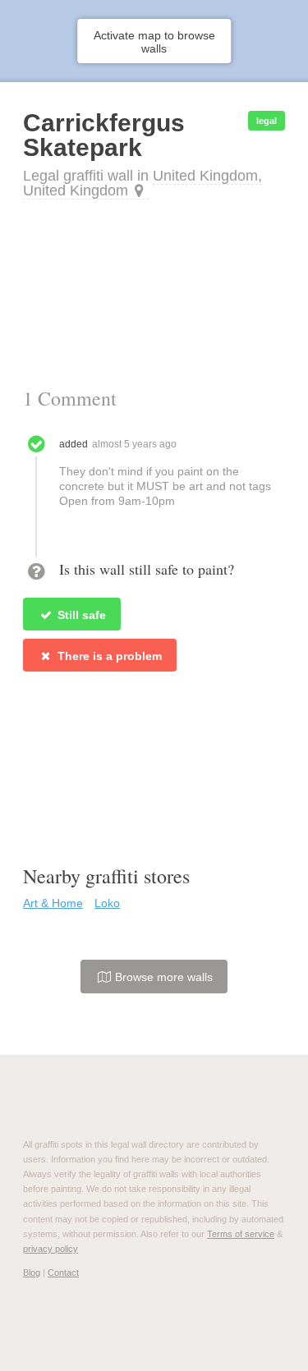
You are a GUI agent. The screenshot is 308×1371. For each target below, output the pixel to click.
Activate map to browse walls (154, 42)
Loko (107, 903)
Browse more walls (162, 977)
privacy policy (50, 1249)
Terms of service (240, 1234)
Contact (63, 1272)
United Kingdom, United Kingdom (142, 183)
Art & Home (53, 903)
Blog (31, 1272)
